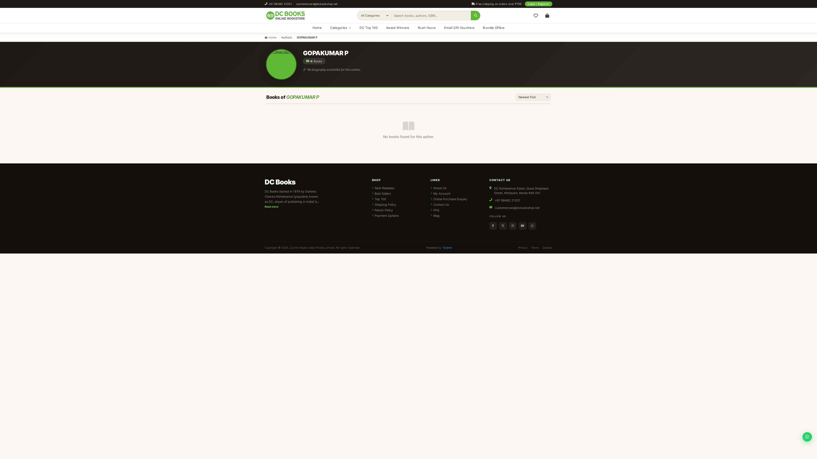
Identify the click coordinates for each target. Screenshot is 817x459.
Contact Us (441, 204)
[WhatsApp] (532, 226)
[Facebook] (493, 226)
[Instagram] (513, 226)
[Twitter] (503, 226)
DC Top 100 (369, 28)
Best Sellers (383, 193)
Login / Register (538, 4)
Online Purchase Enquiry (450, 199)
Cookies (547, 247)
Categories (338, 28)
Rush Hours (427, 28)
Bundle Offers (493, 28)
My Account (441, 193)
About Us (439, 188)
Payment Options (387, 215)
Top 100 (380, 199)
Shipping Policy (385, 204)
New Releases (384, 188)
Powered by (439, 247)
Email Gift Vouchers (459, 28)
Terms (535, 247)
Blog (436, 215)
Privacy (523, 247)
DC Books (280, 182)
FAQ (436, 210)
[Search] (475, 15)
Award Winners (397, 28)
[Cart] (547, 15)
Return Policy (384, 210)
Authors (286, 37)
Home (317, 28)
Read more (271, 206)
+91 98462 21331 (280, 4)
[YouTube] (522, 226)
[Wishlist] (536, 15)
